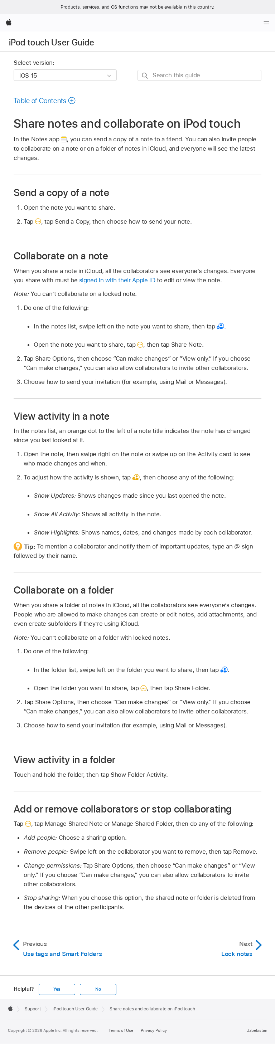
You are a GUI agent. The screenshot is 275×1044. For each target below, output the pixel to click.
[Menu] (266, 22)
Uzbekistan (256, 1030)
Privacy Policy (154, 1030)
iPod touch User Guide (52, 42)
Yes (57, 989)
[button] (45, 100)
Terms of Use (120, 1030)
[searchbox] (199, 75)
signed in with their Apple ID (117, 280)
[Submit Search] (145, 75)
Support (33, 1008)
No (98, 989)
